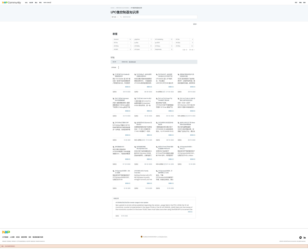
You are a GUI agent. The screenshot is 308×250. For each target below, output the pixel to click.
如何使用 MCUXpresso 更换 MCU (144, 123)
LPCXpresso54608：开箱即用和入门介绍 (165, 172)
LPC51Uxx (116, 46)
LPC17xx (116, 43)
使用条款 (9, 241)
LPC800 (116, 49)
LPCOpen (137, 49)
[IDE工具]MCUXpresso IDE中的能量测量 (122, 99)
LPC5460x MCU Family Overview (141, 172)
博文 (40, 2)
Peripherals (158, 49)
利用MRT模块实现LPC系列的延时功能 (187, 75)
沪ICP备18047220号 (162, 236)
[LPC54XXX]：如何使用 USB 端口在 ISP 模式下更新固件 (165, 75)
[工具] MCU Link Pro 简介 (144, 98)
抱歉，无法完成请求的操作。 (8, 246)
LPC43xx (178, 43)
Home (112, 8)
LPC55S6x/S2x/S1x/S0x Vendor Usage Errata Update (132, 202)
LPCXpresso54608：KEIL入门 (186, 147)
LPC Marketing (159, 39)
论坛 (26, 2)
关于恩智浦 (5, 237)
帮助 (300, 2)
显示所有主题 (132, 62)
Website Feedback (40, 241)
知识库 (31, 2)
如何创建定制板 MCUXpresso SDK (142, 147)
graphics (137, 39)
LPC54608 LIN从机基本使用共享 (165, 123)
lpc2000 (157, 43)
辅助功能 (33, 241)
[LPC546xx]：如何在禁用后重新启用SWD (144, 75)
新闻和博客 (24, 237)
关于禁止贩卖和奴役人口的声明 (23, 241)
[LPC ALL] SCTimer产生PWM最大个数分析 (165, 99)
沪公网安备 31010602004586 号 (150, 237)
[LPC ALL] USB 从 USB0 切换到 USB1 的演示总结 (187, 99)
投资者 (18, 237)
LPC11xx (177, 39)
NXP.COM (46, 2)
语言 (296, 2)
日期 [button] (119, 67)
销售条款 (14, 241)
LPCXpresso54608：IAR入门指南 (122, 172)
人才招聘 (12, 237)
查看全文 (127, 87)
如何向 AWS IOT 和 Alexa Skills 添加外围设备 (187, 123)
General (116, 39)
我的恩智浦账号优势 (38, 237)
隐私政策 (4, 241)
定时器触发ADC (119, 147)
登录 (304, 2)
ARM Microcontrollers (122, 8)
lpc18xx (136, 43)
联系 (30, 237)
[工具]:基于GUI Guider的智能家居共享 (122, 75)
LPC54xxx (157, 46)
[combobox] (158, 17)
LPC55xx (178, 46)
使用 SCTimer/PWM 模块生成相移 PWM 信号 (165, 147)
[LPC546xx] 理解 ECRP (122, 123)
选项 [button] (194, 24)
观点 (36, 2)
